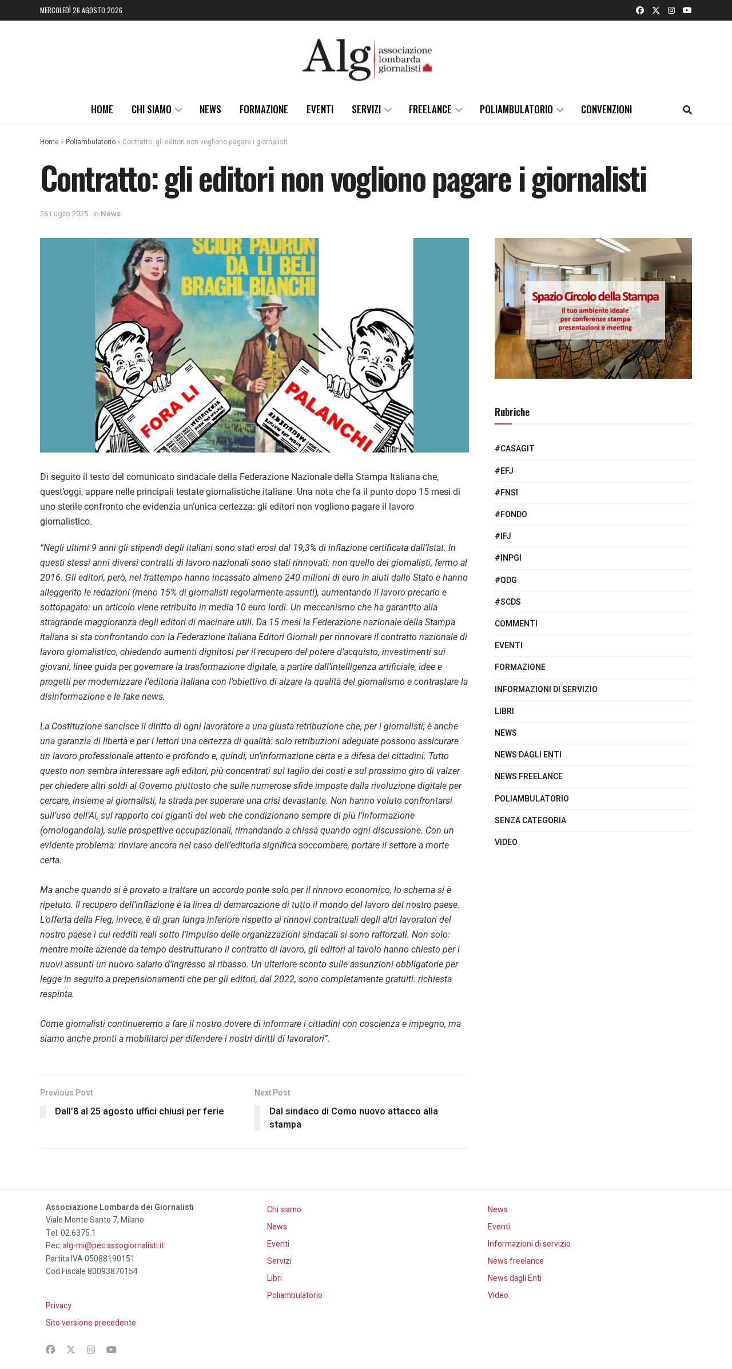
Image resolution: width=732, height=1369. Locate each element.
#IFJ (503, 536)
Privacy (58, 1306)
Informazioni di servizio (546, 690)
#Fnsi (506, 493)
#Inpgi (508, 558)
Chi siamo (152, 109)
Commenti (516, 624)
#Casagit (515, 449)
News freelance (529, 777)
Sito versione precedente (91, 1323)
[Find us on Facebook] (640, 10)
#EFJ (504, 471)
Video (506, 842)
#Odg (506, 580)
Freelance (430, 109)
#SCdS (508, 602)
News (210, 109)
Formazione (264, 109)
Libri (504, 711)
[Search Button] (687, 109)
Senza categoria (530, 821)
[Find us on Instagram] (671, 10)
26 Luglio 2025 (64, 213)
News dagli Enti (528, 755)
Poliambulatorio (516, 109)
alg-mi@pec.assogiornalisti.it (113, 1246)
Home (102, 109)
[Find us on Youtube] (687, 10)
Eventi (320, 109)
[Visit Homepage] (366, 57)
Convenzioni (606, 109)
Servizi (366, 109)
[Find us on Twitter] (656, 10)
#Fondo (511, 515)
